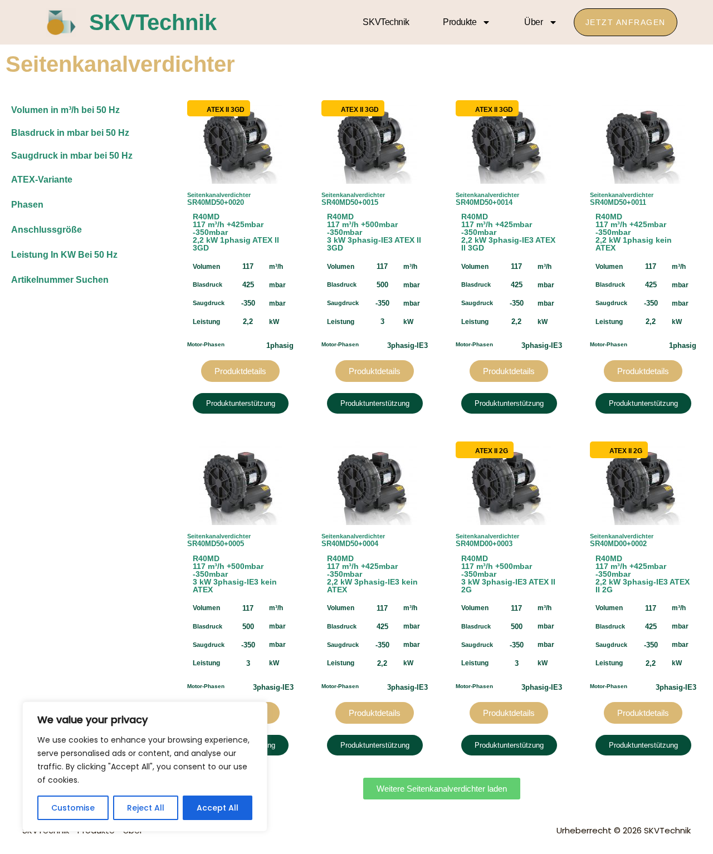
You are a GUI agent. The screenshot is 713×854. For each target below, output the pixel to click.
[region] (144, 766)
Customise (73, 807)
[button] (441, 788)
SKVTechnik (153, 22)
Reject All (145, 807)
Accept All (217, 807)
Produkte (459, 22)
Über (533, 22)
